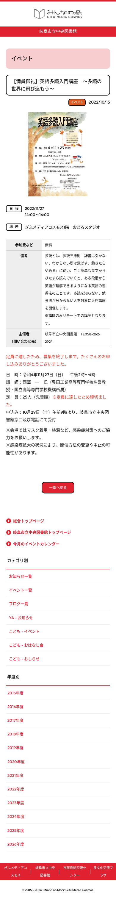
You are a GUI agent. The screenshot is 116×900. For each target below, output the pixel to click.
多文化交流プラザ (103, 871)
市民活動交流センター (74, 871)
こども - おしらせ (24, 658)
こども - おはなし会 (26, 645)
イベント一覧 (20, 590)
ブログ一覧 (18, 603)
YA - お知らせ (21, 617)
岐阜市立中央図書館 (58, 31)
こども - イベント (24, 631)
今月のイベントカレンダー (36, 543)
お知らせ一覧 (20, 576)
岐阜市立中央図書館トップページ (42, 532)
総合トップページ (28, 520)
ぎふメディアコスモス (15, 871)
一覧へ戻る (58, 487)
